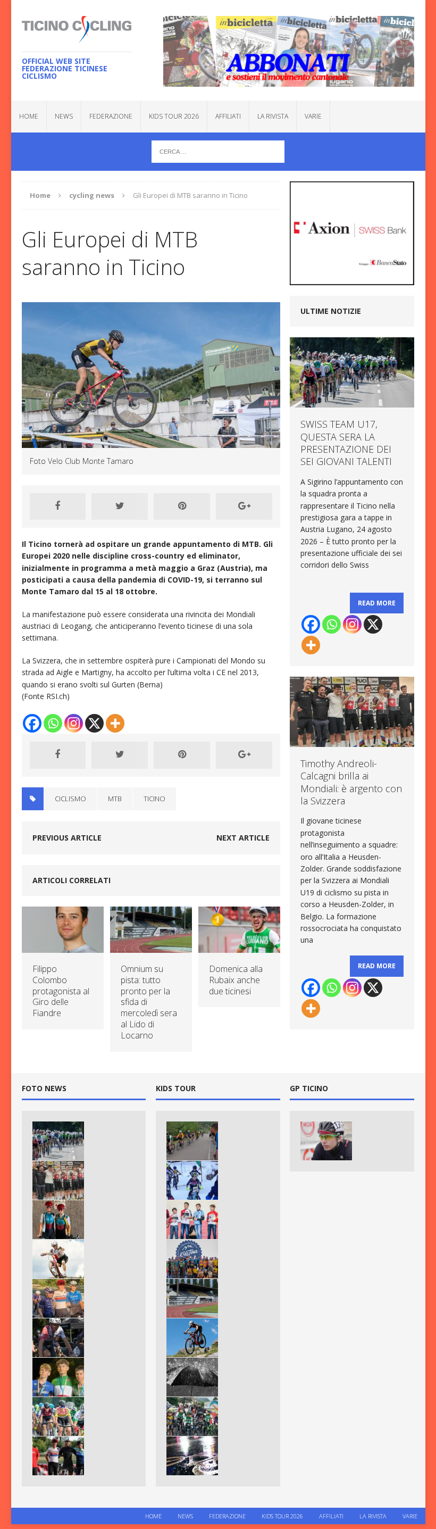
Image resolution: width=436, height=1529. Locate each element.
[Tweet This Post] (119, 506)
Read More (377, 603)
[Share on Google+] (244, 506)
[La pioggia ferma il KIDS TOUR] (192, 1455)
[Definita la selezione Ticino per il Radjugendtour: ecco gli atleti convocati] (58, 1416)
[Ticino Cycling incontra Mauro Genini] (326, 1140)
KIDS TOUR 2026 (174, 116)
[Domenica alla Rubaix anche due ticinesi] (239, 947)
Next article (243, 838)
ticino (154, 798)
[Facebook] (32, 723)
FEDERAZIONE (110, 116)
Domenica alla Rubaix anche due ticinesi (236, 980)
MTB (115, 798)
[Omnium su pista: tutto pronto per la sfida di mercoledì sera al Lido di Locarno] (151, 947)
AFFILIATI (228, 116)
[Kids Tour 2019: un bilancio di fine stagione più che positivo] (192, 1219)
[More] (115, 723)
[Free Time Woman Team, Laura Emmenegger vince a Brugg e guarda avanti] (58, 1298)
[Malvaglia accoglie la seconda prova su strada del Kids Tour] (192, 1140)
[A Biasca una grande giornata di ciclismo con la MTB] (192, 1337)
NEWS (64, 116)
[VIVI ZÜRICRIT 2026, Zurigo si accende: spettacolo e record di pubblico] (58, 1219)
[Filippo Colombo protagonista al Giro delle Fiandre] (63, 947)
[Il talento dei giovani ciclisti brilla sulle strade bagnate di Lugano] (192, 1416)
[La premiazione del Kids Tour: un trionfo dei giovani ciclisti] (192, 1259)
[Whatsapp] (53, 723)
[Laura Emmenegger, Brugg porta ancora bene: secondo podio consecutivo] (58, 1455)
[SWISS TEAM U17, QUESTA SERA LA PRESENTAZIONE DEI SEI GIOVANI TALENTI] (58, 1140)
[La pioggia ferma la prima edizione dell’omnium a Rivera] (192, 1377)
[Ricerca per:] (218, 151)
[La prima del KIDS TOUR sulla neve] (192, 1180)
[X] (94, 723)
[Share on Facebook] (58, 506)
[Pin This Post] (182, 506)
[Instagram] (73, 723)
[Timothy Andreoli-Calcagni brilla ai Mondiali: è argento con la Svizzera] (58, 1180)
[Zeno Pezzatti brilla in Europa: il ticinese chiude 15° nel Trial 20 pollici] (58, 1259)
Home (28, 116)
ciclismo (70, 798)
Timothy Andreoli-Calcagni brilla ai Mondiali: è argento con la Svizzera (351, 782)
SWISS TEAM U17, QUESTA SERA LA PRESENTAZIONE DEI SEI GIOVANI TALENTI (346, 443)
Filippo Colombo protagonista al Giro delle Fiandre (60, 991)
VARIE (313, 116)
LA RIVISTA (272, 116)
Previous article (67, 838)
